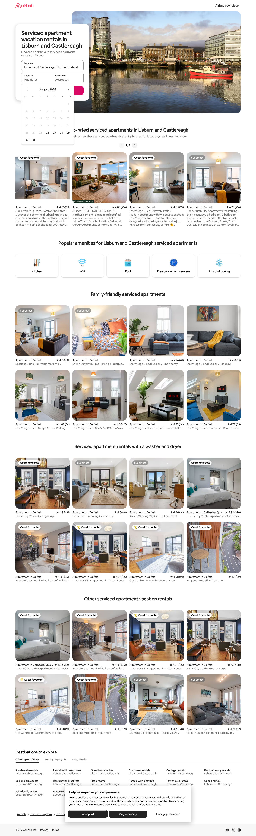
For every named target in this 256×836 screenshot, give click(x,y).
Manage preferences (168, 814)
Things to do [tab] (79, 759)
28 (61, 132)
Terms (55, 830)
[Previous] (121, 145)
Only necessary (128, 814)
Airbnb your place (227, 5)
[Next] (134, 145)
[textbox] (37, 79)
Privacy (44, 830)
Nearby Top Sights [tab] (55, 759)
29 (68, 132)
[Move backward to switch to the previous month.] (27, 90)
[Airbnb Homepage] (24, 5)
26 (47, 132)
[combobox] (52, 67)
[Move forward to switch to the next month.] (68, 90)
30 (27, 139)
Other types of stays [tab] (27, 759)
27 (54, 132)
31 (34, 139)
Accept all (88, 814)
